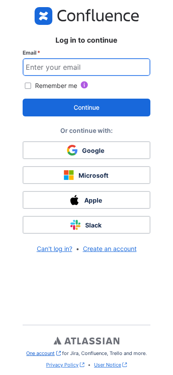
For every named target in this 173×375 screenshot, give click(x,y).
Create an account (110, 248)
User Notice (107, 365)
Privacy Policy (62, 365)
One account (43, 353)
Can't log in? (54, 248)
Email (31, 52)
